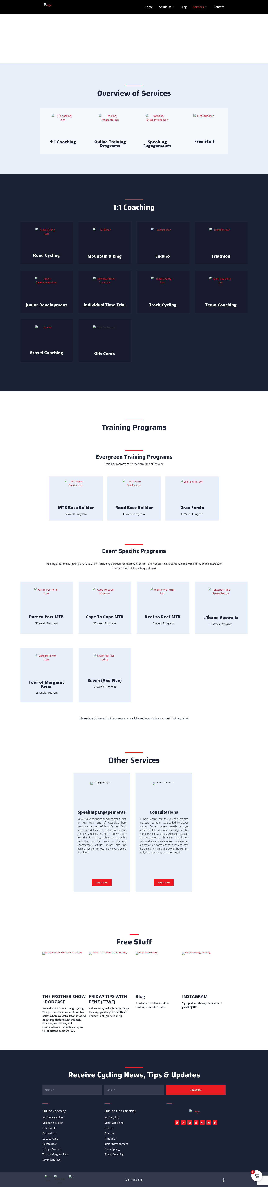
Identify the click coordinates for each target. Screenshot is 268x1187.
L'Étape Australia (220, 617)
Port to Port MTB (46, 617)
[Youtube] (202, 1122)
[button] (167, 7)
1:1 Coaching (63, 142)
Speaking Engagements (157, 144)
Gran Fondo (192, 507)
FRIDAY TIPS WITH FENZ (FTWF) (108, 999)
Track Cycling (162, 305)
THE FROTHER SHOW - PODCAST (64, 999)
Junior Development (46, 305)
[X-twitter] (183, 1122)
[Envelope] (208, 1122)
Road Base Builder (134, 507)
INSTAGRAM (195, 996)
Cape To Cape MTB (104, 617)
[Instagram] (196, 1122)
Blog (140, 996)
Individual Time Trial (105, 305)
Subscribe (196, 1090)
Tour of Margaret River (46, 684)
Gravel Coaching (46, 352)
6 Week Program (76, 514)
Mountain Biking (104, 256)
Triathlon (220, 256)
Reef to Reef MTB (163, 617)
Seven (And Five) (105, 680)
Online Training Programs (110, 144)
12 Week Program (192, 514)
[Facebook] (177, 1122)
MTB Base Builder (76, 507)
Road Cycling (46, 255)
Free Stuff (204, 141)
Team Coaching (221, 305)
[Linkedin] (189, 1122)
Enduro (162, 256)
